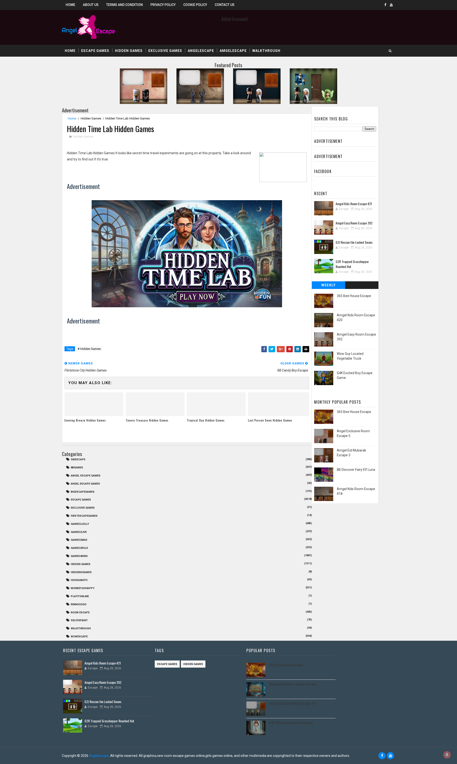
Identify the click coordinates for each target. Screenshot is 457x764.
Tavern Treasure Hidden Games (147, 420)
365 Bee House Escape (354, 296)
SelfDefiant (79, 620)
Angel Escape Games (85, 483)
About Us (91, 5)
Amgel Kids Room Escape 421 (354, 203)
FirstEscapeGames (84, 515)
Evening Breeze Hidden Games (85, 420)
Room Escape (80, 612)
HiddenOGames (81, 572)
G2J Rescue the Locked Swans (354, 242)
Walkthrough (266, 51)
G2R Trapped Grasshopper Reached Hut (109, 720)
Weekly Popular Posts (328, 286)
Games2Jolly (80, 524)
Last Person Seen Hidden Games (270, 420)
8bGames (77, 467)
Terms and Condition (124, 5)
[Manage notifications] (447, 755)
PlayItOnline (80, 596)
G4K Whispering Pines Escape (291, 723)
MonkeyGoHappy (82, 588)
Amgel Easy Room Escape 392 (354, 222)
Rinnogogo (78, 604)
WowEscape (79, 636)
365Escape (78, 459)
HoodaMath (79, 580)
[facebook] (385, 4)
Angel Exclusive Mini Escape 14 (292, 703)
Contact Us (224, 5)
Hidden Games (129, 51)
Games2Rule (79, 548)
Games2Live (79, 532)
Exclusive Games (165, 51)
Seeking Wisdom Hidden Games (293, 684)
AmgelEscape (233, 51)
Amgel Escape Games (85, 475)
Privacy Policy (163, 5)
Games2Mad (79, 539)
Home (70, 5)
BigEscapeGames (82, 491)
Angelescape (201, 51)
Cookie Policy (195, 5)
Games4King (79, 556)
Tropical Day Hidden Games (206, 420)
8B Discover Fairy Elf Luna (356, 469)
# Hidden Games (89, 349)
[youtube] (391, 4)
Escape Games (95, 51)
